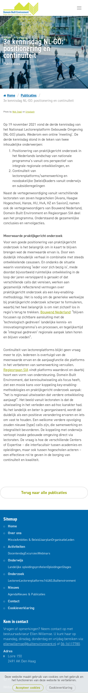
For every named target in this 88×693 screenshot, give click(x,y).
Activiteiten (16, 546)
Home (11, 95)
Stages (66, 567)
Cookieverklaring (60, 688)
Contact (13, 601)
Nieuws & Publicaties (31, 594)
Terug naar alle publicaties (44, 492)
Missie (12, 540)
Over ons (14, 533)
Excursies (31, 553)
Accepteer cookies (28, 688)
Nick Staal (17, 111)
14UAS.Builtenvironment (60, 580)
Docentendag (16, 553)
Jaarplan (45, 540)
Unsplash (30, 111)
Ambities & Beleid (28, 540)
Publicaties (29, 95)
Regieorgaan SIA (15, 369)
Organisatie (58, 540)
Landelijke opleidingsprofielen (27, 567)
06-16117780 (70, 643)
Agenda (13, 594)
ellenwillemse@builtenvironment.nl (29, 643)
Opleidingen (54, 567)
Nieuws (13, 587)
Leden (70, 540)
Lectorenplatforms (31, 580)
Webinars (44, 553)
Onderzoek (16, 573)
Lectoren (13, 580)
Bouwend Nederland (55, 312)
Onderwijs (15, 560)
